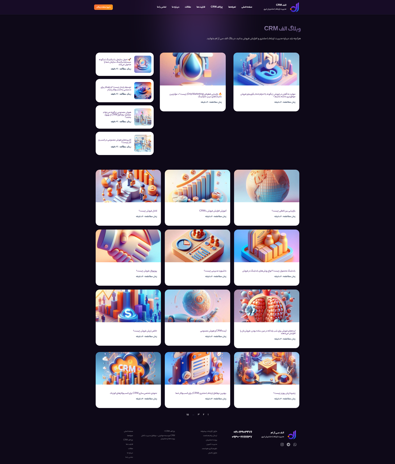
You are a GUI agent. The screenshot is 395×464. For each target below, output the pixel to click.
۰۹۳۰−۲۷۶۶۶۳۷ (242, 437)
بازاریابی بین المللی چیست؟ (283, 211)
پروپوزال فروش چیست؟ (146, 271)
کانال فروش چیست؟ (148, 211)
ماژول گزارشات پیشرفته (209, 431)
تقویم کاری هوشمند (209, 448)
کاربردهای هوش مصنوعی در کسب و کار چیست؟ (114, 141)
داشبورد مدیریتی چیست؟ (215, 271)
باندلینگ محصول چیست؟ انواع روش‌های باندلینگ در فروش (268, 271)
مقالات (188, 7)
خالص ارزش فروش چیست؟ (145, 331)
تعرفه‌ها (232, 7)
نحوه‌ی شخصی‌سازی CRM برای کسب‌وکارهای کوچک (133, 393)
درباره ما (175, 7)
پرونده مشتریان (211, 440)
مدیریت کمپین (211, 444)
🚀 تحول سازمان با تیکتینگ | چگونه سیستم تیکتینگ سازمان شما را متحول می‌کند (115, 62)
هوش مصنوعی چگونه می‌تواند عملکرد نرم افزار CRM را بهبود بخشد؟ (117, 115)
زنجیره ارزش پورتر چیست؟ (284, 393)
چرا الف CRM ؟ (169, 431)
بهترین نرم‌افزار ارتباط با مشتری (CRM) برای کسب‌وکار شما (200, 393)
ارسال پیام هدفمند (210, 435)
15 (188, 415)
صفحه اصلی (246, 7)
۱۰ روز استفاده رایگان (103, 7)
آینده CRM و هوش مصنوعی (213, 331)
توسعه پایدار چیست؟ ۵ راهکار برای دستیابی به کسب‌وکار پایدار (116, 89)
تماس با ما (161, 7)
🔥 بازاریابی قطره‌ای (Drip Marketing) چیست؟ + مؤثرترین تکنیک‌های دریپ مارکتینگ (195, 96)
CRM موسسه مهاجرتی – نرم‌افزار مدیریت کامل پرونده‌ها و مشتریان (158, 437)
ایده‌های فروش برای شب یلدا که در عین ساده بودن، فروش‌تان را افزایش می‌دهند (267, 332)
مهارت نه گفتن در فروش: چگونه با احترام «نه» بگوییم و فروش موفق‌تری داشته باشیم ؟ (267, 96)
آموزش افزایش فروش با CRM (212, 211)
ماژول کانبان (212, 453)
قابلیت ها (201, 7)
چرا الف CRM (217, 7)
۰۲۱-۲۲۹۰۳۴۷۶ (243, 432)
